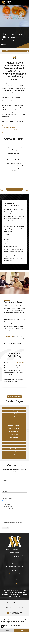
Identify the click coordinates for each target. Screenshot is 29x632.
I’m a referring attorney (9, 504)
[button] (2, 626)
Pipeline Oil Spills (14, 434)
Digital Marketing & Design (16, 613)
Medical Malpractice (14, 429)
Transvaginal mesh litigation (10, 130)
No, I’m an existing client (9, 502)
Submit (6, 528)
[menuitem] (12, 583)
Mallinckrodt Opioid (11, 246)
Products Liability (14, 440)
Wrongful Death (14, 449)
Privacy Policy (17, 607)
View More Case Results (14, 189)
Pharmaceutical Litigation (14, 431)
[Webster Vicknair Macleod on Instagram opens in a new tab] (12, 583)
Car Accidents (14, 417)
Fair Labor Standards (14, 455)
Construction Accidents (14, 426)
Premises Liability (14, 437)
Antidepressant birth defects (10, 125)
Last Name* (4, 480)
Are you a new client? (7, 498)
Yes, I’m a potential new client (11, 500)
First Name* (5, 475)
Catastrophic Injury (14, 423)
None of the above (8, 506)
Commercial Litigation (14, 452)
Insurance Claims (14, 458)
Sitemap (24, 607)
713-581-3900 (17, 625)
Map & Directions (14, 560)
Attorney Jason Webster (11, 210)
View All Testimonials (14, 396)
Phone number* (6, 491)
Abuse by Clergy (14, 411)
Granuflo (5, 132)
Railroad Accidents (14, 443)
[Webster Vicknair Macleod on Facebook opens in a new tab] (16, 583)
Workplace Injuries (13, 446)
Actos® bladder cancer (9, 128)
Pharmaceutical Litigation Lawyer (12, 30)
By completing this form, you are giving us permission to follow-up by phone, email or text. (15, 523)
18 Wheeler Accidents (14, 408)
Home (2, 30)
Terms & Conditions (8, 607)
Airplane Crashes (14, 414)
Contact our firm (8, 337)
